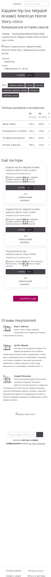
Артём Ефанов (21, 345)
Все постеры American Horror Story (28, 33)
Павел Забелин (21, 326)
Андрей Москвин (22, 376)
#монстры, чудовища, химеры (15, 90)
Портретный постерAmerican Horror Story (21, 254)
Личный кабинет (14, 570)
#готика (29, 85)
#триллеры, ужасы (10, 95)
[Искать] (39, 434)
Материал (8, 60)
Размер (15, 67)
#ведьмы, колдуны (16, 85)
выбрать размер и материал (25, 198)
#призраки (34, 90)
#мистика (39, 85)
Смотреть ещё (27, 298)
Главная (5, 33)
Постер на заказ (35, 570)
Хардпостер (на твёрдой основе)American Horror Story (23, 170)
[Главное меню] (3, 3)
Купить (25, 75)
